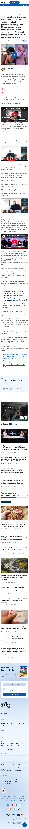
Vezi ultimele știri (22, 495)
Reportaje (9, 764)
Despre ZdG (4, 711)
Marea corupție (14, 779)
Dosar (8, 779)
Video (3, 730)
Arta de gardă (4, 745)
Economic (3, 475)
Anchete (3, 770)
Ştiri (2, 719)
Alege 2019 (8, 259)
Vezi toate (17, 424)
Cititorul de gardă (14, 745)
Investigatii (5, 775)
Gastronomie (19, 743)
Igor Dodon (11, 382)
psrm (17, 382)
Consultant (4, 748)
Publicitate (4, 713)
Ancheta (3, 779)
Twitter (14, 808)
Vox (13, 770)
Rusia (16, 502)
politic (7, 749)
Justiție (3, 723)
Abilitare (3, 764)
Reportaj (8, 770)
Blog (2, 737)
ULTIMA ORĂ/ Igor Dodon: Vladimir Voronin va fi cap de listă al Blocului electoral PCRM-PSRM (15, 365)
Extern (22, 723)
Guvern (6, 502)
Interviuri (3, 767)
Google (10, 808)
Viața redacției (11, 743)
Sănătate (11, 741)
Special (3, 761)
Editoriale (3, 743)
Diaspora (25, 741)
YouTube (12, 805)
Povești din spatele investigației (9, 781)
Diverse (3, 725)
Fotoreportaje (22, 764)
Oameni (15, 764)
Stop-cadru (18, 770)
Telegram (8, 805)
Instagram (21, 805)
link (4, 414)
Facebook (16, 805)
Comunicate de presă (6, 553)
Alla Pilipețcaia (17, 380)
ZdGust (3, 754)
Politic (3, 463)
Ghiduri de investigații (6, 783)
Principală (3, 14)
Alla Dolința (8, 380)
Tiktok (18, 808)
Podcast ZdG (18, 741)
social (11, 749)
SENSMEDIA (17, 825)
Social (3, 452)
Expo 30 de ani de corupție (13, 767)
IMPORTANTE (10, 14)
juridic (2, 749)
